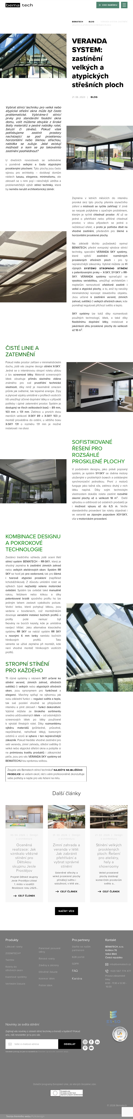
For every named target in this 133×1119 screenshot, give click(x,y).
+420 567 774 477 (120, 970)
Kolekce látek (47, 978)
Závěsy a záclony (49, 965)
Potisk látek (46, 985)
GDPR (75, 963)
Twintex (10, 959)
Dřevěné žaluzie (48, 971)
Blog (91, 22)
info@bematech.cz (120, 964)
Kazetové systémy (16, 976)
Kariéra (77, 978)
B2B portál (78, 957)
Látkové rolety (14, 946)
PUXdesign (37, 1116)
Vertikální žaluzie (15, 983)
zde (93, 1084)
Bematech (77, 22)
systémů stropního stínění (105, 268)
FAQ (75, 971)
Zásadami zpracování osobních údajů (53, 1052)
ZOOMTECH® (13, 953)
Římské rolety (47, 958)
